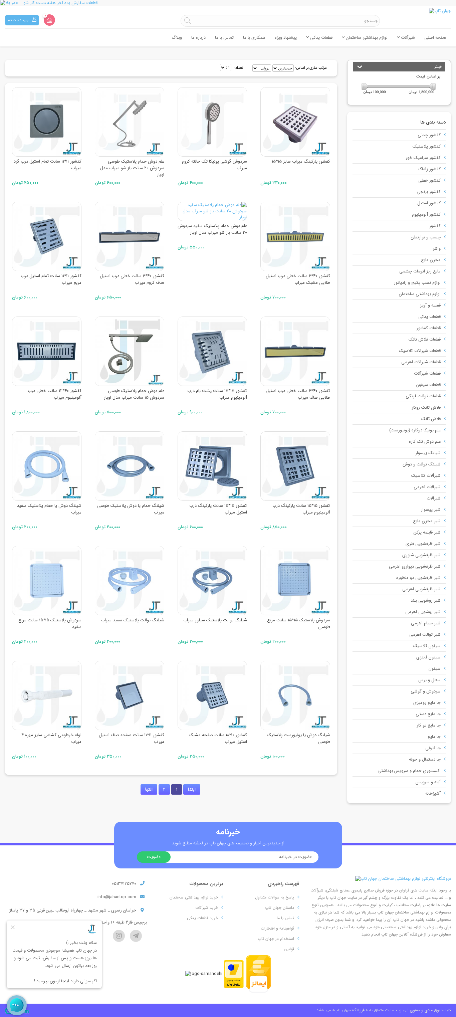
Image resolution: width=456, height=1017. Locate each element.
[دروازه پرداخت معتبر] (234, 973)
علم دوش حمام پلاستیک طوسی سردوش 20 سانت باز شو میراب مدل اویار (132, 168)
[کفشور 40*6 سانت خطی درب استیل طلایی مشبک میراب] (295, 236)
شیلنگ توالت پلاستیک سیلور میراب (215, 620)
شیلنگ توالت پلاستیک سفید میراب (132, 620)
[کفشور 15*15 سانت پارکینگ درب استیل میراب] (212, 466)
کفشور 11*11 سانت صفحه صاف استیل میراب (131, 738)
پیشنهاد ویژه (286, 37)
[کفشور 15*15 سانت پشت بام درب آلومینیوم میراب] (212, 351)
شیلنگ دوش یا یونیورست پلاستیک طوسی (298, 738)
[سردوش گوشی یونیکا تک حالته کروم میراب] (212, 122)
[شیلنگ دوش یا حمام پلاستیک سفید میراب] (46, 466)
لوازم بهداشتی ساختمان (366, 37)
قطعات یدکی (320, 37)
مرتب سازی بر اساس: (311, 68)
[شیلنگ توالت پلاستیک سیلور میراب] (212, 580)
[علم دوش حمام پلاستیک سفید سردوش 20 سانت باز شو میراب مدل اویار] (212, 211)
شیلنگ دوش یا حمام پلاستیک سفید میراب (49, 509)
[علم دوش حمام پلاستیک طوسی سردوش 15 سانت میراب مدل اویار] (129, 351)
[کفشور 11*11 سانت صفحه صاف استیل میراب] (129, 695)
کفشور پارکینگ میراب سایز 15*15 (301, 161)
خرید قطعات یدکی (202, 918)
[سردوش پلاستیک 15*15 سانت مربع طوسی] (295, 580)
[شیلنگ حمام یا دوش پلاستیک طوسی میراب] (129, 466)
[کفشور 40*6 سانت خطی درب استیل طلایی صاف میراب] (295, 351)
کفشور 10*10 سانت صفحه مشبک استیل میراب (218, 738)
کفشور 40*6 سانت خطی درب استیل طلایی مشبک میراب (298, 279)
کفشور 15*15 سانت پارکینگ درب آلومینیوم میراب (301, 509)
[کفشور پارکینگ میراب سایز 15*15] (295, 122)
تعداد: (238, 68)
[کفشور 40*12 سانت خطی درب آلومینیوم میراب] (46, 351)
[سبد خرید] (49, 20)
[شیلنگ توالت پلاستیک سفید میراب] (129, 580)
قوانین (289, 949)
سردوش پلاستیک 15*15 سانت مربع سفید (49, 623)
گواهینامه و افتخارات (277, 928)
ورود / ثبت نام (18, 20)
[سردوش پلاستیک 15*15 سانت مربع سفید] (46, 580)
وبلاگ (177, 37)
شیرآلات (407, 37)
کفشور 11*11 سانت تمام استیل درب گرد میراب (47, 165)
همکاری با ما (254, 37)
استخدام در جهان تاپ (276, 939)
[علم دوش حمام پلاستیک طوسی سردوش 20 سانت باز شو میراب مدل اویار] (129, 122)
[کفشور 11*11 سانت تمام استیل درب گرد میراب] (46, 122)
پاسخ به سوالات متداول (274, 897)
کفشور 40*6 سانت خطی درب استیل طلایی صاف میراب (298, 394)
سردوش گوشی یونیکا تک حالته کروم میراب (214, 165)
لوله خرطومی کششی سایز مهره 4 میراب (51, 738)
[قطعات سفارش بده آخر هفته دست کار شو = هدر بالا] (228, 3)
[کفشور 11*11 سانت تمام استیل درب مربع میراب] (46, 236)
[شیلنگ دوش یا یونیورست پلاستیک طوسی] (295, 695)
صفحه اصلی (435, 37)
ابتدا (192, 789)
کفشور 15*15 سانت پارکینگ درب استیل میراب (218, 509)
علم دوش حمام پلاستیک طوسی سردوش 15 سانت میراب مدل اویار (134, 394)
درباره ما (198, 37)
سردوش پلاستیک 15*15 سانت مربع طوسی (298, 623)
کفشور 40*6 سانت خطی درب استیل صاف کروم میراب (132, 279)
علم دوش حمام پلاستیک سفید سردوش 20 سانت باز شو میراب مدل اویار (212, 229)
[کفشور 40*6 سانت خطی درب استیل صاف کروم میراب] (129, 236)
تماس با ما (224, 37)
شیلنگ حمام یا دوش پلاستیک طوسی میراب (130, 509)
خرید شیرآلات (206, 907)
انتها (149, 789)
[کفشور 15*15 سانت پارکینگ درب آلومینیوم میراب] (295, 466)
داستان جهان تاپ (279, 907)
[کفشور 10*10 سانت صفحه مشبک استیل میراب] (212, 695)
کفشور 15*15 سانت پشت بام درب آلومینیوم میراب (217, 394)
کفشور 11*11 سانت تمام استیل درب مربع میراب (51, 279)
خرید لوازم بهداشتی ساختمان (194, 897)
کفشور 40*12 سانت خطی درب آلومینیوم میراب (54, 394)
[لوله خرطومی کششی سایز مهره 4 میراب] (46, 695)
